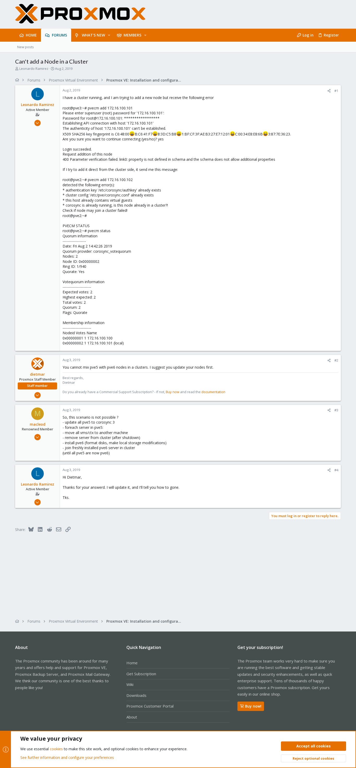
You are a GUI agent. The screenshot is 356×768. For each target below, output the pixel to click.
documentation (213, 391)
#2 (336, 360)
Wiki (129, 684)
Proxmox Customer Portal (150, 706)
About (131, 717)
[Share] (329, 90)
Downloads (136, 695)
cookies (56, 748)
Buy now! (253, 706)
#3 (336, 410)
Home (132, 662)
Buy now (172, 391)
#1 (336, 90)
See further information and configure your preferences (67, 757)
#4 (336, 470)
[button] (109, 35)
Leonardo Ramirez (33, 68)
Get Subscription (141, 673)
